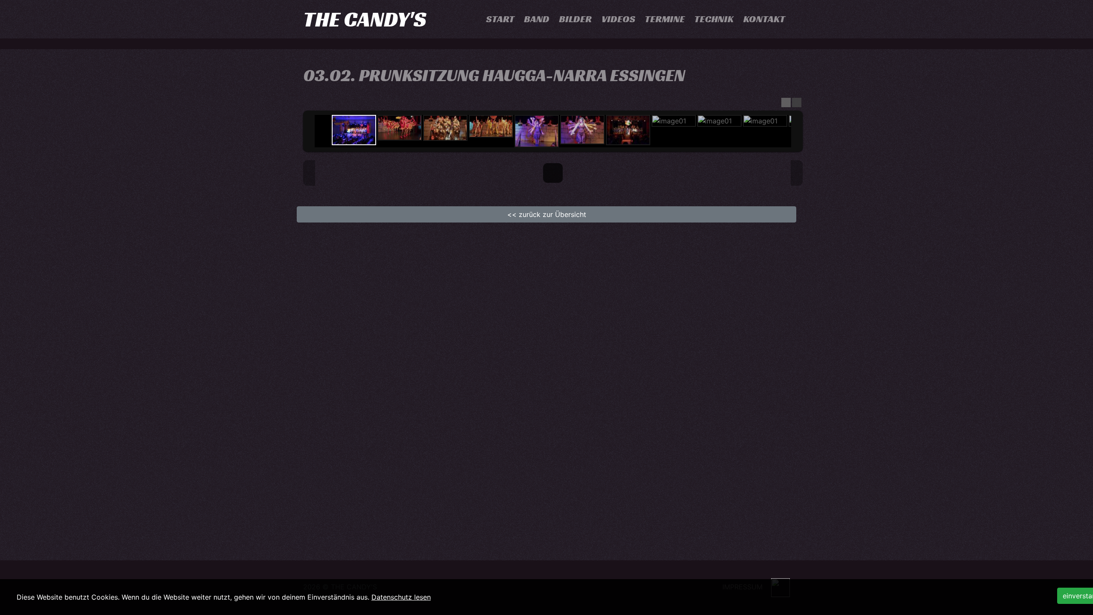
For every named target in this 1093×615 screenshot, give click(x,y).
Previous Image (309, 173)
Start (500, 19)
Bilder (575, 19)
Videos (618, 19)
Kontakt (764, 19)
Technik (714, 19)
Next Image (797, 173)
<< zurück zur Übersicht (546, 214)
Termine (665, 19)
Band (536, 19)
